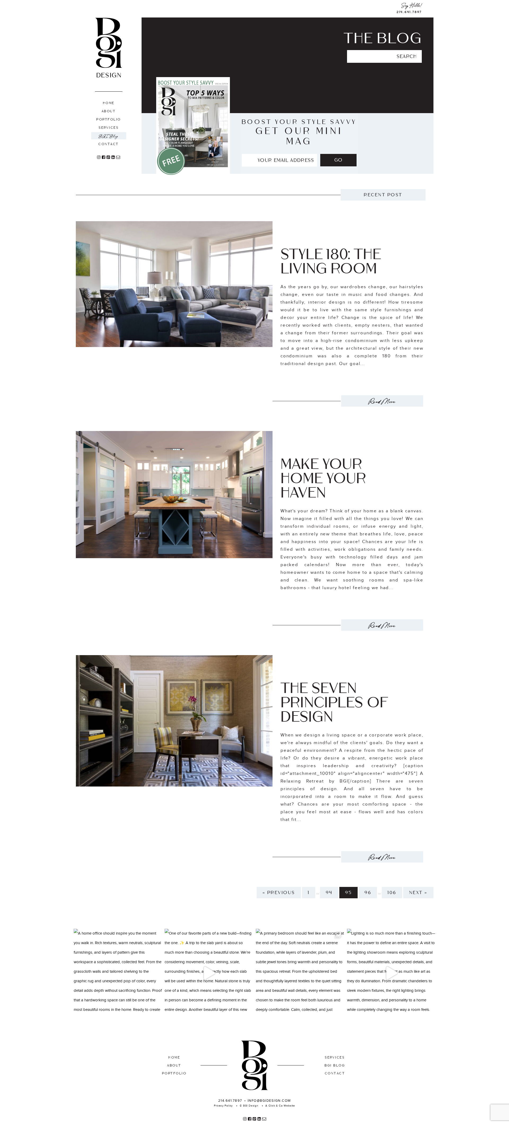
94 (329, 892)
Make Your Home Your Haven (323, 478)
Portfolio (108, 119)
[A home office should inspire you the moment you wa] (118, 973)
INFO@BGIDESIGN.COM (269, 1101)
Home (109, 103)
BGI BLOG (334, 1065)
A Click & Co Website (280, 1105)
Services (109, 128)
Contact (108, 144)
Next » (418, 892)
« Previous (278, 892)
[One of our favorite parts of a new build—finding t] (209, 973)
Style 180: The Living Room (330, 261)
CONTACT (335, 1073)
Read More (382, 400)
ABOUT (174, 1065)
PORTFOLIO (174, 1073)
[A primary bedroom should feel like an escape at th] (300, 973)
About (109, 111)
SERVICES (335, 1057)
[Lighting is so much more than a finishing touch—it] (391, 973)
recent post (383, 194)
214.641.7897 (409, 12)
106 (392, 892)
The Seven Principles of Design (334, 702)
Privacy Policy (223, 1105)
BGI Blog (109, 135)
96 (368, 892)
